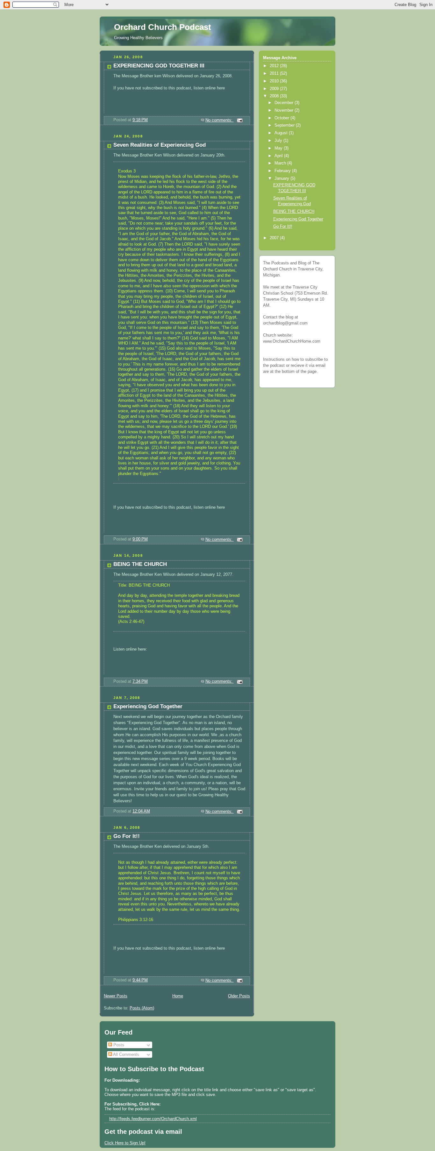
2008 (275, 96)
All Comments (125, 1054)
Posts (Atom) (142, 1008)
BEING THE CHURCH (140, 564)
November (285, 110)
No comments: (219, 120)
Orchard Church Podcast (162, 27)
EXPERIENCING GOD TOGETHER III (158, 66)
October (282, 118)
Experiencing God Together (147, 706)
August (282, 133)
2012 (275, 66)
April (279, 156)
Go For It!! (126, 836)
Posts (118, 1045)
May (279, 148)
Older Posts (239, 996)
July (279, 140)
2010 (275, 81)
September (285, 125)
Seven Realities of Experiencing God (159, 145)
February (283, 171)
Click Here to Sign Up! (125, 1143)
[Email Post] (239, 120)
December (285, 103)
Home (177, 996)
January (282, 178)
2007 (275, 238)
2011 (275, 73)
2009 (275, 89)
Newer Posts (115, 996)
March (281, 163)
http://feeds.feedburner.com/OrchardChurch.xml (153, 1118)
